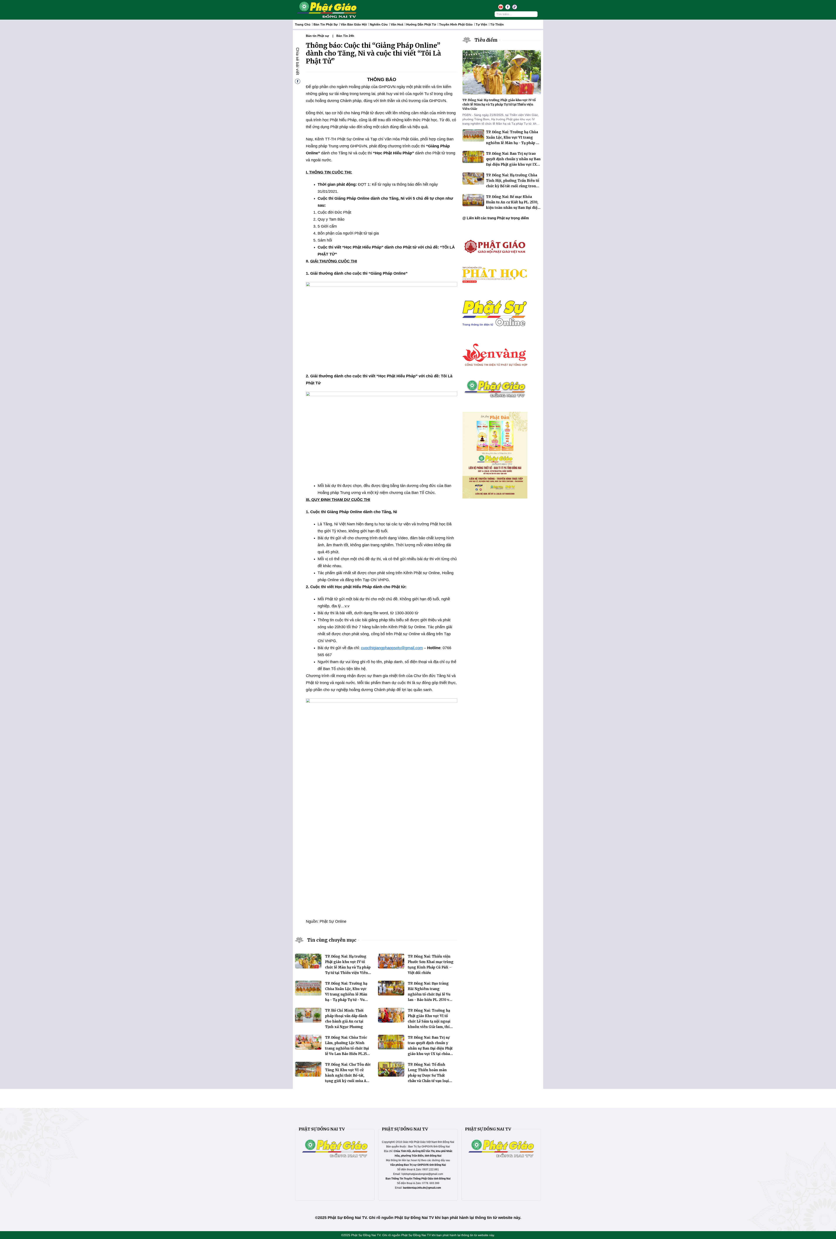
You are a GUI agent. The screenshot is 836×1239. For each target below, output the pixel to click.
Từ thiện (497, 24)
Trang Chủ (302, 24)
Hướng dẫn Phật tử (421, 24)
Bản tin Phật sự (326, 24)
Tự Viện (481, 24)
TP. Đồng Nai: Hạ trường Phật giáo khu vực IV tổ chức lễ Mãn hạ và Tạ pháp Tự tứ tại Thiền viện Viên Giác (348, 967)
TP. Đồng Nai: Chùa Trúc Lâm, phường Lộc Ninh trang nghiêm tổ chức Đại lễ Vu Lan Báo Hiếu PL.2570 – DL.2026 (348, 1048)
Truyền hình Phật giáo (456, 24)
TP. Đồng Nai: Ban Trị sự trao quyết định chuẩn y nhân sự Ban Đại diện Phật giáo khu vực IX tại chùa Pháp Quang (430, 1048)
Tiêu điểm (486, 40)
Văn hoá (397, 24)
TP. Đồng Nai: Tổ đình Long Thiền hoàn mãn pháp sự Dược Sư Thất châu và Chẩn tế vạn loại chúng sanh (428, 1075)
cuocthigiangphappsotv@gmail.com (392, 648)
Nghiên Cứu (379, 24)
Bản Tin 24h (345, 35)
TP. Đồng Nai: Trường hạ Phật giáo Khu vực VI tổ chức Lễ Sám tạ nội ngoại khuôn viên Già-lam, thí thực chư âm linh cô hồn (429, 1021)
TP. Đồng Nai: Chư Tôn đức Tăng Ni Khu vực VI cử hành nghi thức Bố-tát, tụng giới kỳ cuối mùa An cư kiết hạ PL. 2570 (348, 1075)
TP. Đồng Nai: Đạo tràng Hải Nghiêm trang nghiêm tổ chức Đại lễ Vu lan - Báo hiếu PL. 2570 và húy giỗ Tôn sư (429, 994)
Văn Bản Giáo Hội (354, 24)
